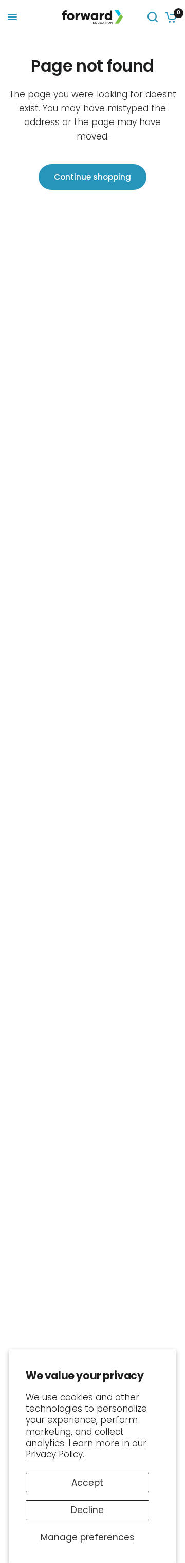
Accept (87, 1483)
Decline (87, 1510)
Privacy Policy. (55, 1454)
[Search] (152, 17)
